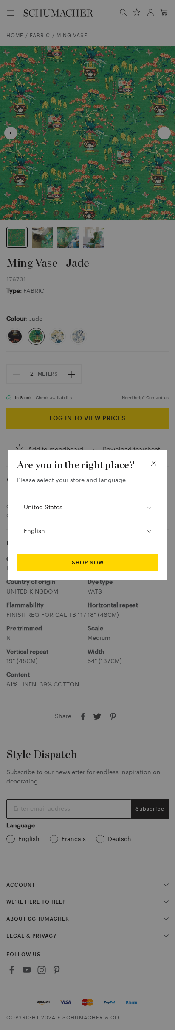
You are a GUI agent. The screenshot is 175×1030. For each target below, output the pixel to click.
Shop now (88, 562)
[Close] (154, 463)
